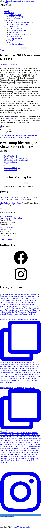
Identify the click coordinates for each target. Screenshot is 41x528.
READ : (13, 197)
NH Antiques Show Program (19, 30)
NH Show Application (16, 38)
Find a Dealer (9, 13)
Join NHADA (9, 40)
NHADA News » (7, 239)
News (2, 50)
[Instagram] (20, 282)
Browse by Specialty (16, 17)
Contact (7, 42)
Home (6, 9)
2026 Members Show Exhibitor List (21, 22)
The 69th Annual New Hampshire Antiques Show (11, 217)
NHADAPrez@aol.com (8, 128)
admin (14, 64)
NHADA (16, 527)
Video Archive (14, 32)
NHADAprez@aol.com (12, 118)
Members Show (9, 20)
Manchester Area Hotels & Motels (20, 34)
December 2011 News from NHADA (18, 136)
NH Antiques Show (11, 26)
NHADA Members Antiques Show (6, 228)
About (6, 11)
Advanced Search (15, 19)
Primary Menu (5, 5)
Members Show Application (18, 24)
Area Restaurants (15, 36)
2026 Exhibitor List (15, 28)
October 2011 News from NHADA (17, 135)
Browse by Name (15, 15)
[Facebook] (20, 265)
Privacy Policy (25, 527)
